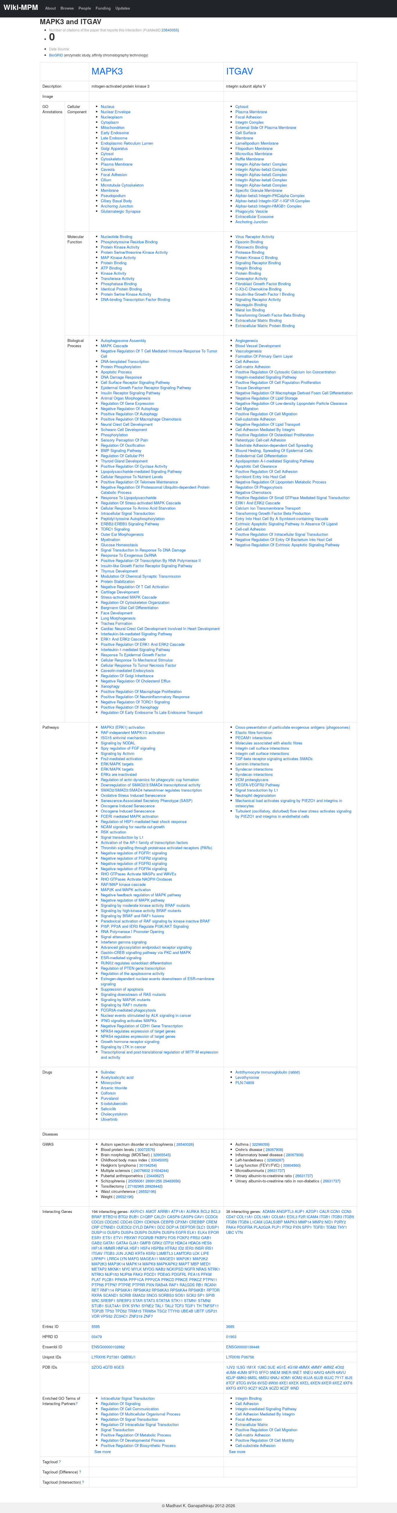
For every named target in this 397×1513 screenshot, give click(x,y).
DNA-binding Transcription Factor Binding (135, 299)
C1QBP (146, 1216)
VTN (239, 1232)
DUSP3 (113, 1232)
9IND (294, 1388)
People (84, 8)
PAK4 (231, 1227)
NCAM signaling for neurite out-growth (132, 826)
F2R (301, 1216)
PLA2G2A (262, 1227)
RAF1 (173, 1284)
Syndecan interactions (254, 769)
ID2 (181, 1248)
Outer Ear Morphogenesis (122, 534)
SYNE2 (148, 1305)
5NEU (308, 1372)
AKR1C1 (137, 1211)
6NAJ (275, 1377)
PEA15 (194, 1274)
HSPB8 (157, 1248)
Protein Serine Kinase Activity (126, 294)
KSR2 (150, 1253)
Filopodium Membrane (254, 148)
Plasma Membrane (117, 164)
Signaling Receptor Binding (258, 262)
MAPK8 (148, 1264)
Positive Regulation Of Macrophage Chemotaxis (141, 419)
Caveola (108, 169)
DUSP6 (154, 1232)
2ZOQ (97, 1367)
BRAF (97, 1216)
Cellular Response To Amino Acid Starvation (138, 508)
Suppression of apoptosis (122, 989)
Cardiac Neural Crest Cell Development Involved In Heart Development (160, 628)
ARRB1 (164, 1211)
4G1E (281, 1367)
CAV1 (199, 1216)
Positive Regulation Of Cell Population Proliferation (278, 382)
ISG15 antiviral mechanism (123, 737)
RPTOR (213, 1290)
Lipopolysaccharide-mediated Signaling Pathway (141, 471)
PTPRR (138, 1284)
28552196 (147, 1191)
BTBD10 (110, 1216)
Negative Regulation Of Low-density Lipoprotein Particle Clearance (291, 403)
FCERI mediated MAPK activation (129, 816)
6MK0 (241, 1377)
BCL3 (215, 1211)
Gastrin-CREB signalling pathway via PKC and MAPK (146, 952)
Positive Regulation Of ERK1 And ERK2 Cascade (143, 644)
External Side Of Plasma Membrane (265, 127)
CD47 (230, 1216)
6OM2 (297, 1377)
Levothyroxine (247, 1077)
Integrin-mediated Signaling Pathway (266, 377)
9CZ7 (252, 1388)
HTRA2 (171, 1248)
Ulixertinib (109, 1119)
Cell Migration (246, 408)
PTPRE (124, 1284)
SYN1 (135, 1305)
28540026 (184, 1144)
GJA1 (134, 1243)
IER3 (189, 1248)
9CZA (263, 1388)
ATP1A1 (178, 1211)
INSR (199, 1248)
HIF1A (97, 1248)
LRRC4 (113, 1258)
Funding (103, 8)
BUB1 (134, 1216)
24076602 (142, 1170)
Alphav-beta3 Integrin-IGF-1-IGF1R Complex (272, 200)
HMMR (109, 1248)
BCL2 (205, 1211)
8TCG (241, 1383)
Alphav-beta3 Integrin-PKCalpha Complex (270, 195)
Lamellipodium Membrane (256, 143)
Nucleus (108, 106)
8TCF (230, 1383)
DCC (161, 1227)
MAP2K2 (200, 1258)
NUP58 (126, 1274)
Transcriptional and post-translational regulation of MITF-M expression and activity (159, 1054)
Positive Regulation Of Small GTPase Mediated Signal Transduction (292, 497)
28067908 (274, 1149)
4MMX (304, 1367)
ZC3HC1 (121, 1316)
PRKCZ (195, 1279)
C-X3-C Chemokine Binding (258, 289)
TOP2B (98, 1311)
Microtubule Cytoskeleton (122, 185)
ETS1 (107, 1237)
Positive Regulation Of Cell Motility (264, 1440)
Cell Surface (245, 132)
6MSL (252, 1377)
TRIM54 (149, 1311)
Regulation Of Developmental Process (133, 1440)
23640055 (170, 29)
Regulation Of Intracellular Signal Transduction (140, 1424)
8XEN (315, 1383)
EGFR (181, 1232)
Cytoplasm (110, 122)
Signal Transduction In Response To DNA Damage (143, 550)
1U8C (262, 1367)
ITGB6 (231, 1222)
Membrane (110, 190)
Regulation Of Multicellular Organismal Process (140, 1414)
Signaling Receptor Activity (258, 299)
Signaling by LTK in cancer (123, 1046)
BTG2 (123, 1216)
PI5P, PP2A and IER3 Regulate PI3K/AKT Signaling (145, 926)
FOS (172, 1237)
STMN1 (190, 1300)
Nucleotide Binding (116, 236)
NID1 (329, 1222)
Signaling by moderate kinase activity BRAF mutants (145, 905)
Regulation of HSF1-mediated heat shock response (144, 821)
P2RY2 (340, 1222)
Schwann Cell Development (124, 429)
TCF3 (179, 1305)
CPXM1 (181, 1222)
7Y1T (339, 1377)
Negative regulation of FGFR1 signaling (134, 853)
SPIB (210, 1295)
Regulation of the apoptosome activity (132, 973)
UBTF (199, 1311)
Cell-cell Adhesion (250, 529)
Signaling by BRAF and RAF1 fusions (132, 915)
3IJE (272, 1367)
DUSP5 (141, 1232)
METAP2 (99, 1269)
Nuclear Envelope (115, 111)
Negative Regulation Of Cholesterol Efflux (136, 681)
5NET (297, 1372)
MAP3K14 (116, 1264)
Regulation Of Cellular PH (122, 455)
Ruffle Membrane (249, 159)
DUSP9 (168, 1232)
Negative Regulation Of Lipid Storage (266, 398)
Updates (122, 8)
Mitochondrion (112, 127)
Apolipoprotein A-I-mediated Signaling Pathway (274, 461)
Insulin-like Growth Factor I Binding (264, 294)
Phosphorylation (114, 434)
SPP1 (307, 1227)
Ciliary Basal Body (116, 200)
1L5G (240, 1367)
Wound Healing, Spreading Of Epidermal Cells (274, 450)
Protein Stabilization (118, 581)
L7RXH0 (233, 1357)
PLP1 (276, 1227)
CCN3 (346, 1211)
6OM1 (286, 1377)
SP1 (201, 1295)
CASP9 (187, 1216)
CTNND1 (108, 1227)
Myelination (110, 539)
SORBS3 (166, 1295)
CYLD (138, 1227)
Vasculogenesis (248, 351)
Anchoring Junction (117, 206)
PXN (150, 1284)
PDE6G (164, 1274)
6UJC (329, 1377)
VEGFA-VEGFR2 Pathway (257, 784)
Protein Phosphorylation (121, 366)
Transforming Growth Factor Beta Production (272, 513)
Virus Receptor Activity (254, 236)
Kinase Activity (113, 273)
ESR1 (96, 1237)
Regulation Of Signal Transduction (129, 1419)
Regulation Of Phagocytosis (258, 487)
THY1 (342, 1227)
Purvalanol (110, 1098)
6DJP (230, 1377)
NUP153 (112, 1274)
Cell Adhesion (247, 361)
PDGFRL (179, 1274)
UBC (230, 1232)
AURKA (192, 1211)
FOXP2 (183, 1237)
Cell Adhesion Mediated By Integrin (265, 429)
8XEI (283, 1383)
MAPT (184, 1264)
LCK (196, 1253)
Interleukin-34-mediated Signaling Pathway (136, 633)
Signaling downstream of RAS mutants (133, 994)
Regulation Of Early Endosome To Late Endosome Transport (152, 712)
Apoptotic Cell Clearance (256, 466)
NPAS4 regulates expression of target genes (138, 1031)
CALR (324, 1211)
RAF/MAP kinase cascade (123, 884)
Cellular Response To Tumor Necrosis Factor (138, 665)
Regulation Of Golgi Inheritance (127, 675)
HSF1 (134, 1248)
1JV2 (230, 1367)
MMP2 (317, 1222)
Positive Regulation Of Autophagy (129, 413)
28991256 (154, 1181)
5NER (286, 1372)
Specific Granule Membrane (258, 190)
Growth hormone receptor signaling (130, 1041)
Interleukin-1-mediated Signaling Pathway (135, 649)
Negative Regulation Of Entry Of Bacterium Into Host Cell (283, 539)
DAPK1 (150, 1227)
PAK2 (138, 1274)
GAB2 (97, 1243)
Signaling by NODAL (118, 743)
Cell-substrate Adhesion (255, 419)
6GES (119, 1367)
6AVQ (319, 1372)
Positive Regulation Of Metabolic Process (136, 1435)
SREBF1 (108, 1300)
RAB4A (161, 1284)
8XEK (294, 1383)
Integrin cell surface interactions (262, 748)
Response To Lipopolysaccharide (128, 497)
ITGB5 (348, 1216)
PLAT (96, 1279)
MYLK (136, 1269)
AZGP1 (312, 1211)
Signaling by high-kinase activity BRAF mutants (141, 910)
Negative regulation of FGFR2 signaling (134, 858)
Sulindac (108, 1072)
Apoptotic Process (116, 372)
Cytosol (107, 153)
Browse (67, 8)
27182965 (136, 1186)
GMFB (145, 1243)
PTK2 (287, 1227)
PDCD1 (150, 1274)
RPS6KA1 (123, 1290)
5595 (96, 1326)
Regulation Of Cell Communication (130, 1408)
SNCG (151, 1295)
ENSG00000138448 (242, 1346)
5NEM (275, 1372)
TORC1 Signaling (115, 529)
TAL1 (159, 1305)
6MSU (264, 1377)
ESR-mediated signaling (121, 957)
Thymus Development (119, 571)
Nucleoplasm (112, 117)
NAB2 (160, 1269)
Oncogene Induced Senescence (128, 805)
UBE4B (187, 1311)
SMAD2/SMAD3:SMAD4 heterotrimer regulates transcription (151, 790)
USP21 (211, 1311)
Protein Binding (113, 262)
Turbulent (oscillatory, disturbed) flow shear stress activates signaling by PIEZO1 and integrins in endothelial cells (293, 813)
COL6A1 (278, 1216)
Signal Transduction (117, 1429)
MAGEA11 (149, 1258)
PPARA (121, 1279)
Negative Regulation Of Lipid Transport (267, 424)
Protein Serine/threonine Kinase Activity (134, 252)
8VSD (262, 1383)
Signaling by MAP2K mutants (126, 999)
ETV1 (118, 1237)
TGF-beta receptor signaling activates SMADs (274, 758)
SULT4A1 (113, 1305)
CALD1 (160, 1216)
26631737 (275, 1170)
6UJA (308, 1377)
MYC (126, 1269)
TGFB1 (319, 1227)
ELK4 (202, 1232)
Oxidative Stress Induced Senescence (133, 795)
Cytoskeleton (112, 159)
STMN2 (204, 1300)
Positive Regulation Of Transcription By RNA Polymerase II (151, 560)
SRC (95, 1300)
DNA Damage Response (121, 377)
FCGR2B (145, 1237)
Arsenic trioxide (114, 1087)
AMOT (151, 1211)
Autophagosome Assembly (123, 340)
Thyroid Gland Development (124, 461)
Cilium (106, 179)
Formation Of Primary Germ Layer (264, 356)
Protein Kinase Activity (120, 247)
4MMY (316, 1367)
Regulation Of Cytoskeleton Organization (135, 602)
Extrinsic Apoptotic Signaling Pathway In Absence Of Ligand (286, 523)
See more (102, 1451)
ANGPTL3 (285, 1211)
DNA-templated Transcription (125, 361)
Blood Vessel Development (258, 345)
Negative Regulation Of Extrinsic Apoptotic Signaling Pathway (287, 544)
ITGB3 (109, 1253)
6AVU (341, 1372)
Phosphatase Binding (119, 283)
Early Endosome (115, 132)
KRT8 (140, 1253)
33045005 (159, 1160)
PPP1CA (136, 1279)
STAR (137, 1300)
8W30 (273, 1383)
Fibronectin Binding (251, 247)
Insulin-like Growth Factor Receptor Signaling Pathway (146, 565)
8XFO (242, 1388)
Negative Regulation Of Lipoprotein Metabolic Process (280, 482)
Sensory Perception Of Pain (124, 440)
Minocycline (111, 1082)
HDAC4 (181, 1243)
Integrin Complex (249, 122)
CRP (95, 1227)
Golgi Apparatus (114, 148)
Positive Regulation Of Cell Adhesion (266, 471)
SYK (126, 1305)
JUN (119, 1253)
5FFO (264, 1372)
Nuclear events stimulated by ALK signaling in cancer (146, 1015)
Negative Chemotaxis (253, 492)
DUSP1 (213, 1227)
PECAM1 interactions (253, 737)
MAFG (133, 1258)
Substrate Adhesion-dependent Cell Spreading (274, 445)
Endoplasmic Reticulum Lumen (127, 143)
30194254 (147, 1165)
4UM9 (242, 1372)
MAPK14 (133, 1264)
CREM (211, 1222)
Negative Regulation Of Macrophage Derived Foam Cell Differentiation (294, 392)
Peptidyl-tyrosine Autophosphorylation (132, 518)
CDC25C (112, 1222)
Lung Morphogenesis (118, 618)
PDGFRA (245, 1227)
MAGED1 (167, 1258)
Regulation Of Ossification (123, 445)
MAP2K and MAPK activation (126, 889)
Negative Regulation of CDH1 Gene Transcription (142, 1025)
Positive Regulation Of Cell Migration (266, 413)
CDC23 (97, 1222)
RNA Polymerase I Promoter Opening (132, 931)
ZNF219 (135, 1316)
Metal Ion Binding (250, 310)
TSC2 (162, 1311)
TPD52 (121, 1311)
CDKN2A (152, 1222)
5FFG (253, 1372)
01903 (231, 1336)
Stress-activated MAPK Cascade (129, 597)
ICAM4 (312, 1216)
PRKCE (181, 1279)
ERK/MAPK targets (117, 764)
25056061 (136, 1181)
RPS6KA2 (142, 1290)
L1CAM (256, 1222)
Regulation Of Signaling (120, 1403)
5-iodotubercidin (114, 1103)
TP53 (109, 1311)
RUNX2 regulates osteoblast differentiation (136, 963)
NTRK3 (98, 1274)
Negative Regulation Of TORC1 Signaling (135, 702)
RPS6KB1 (196, 1290)
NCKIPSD (175, 1269)
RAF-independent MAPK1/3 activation (133, 732)
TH (198, 1305)
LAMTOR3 (183, 1253)
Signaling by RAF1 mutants (124, 1005)
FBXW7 (130, 1237)
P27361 (113, 1357)
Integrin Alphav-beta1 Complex (261, 164)
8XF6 (347, 1383)
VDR (95, 1316)
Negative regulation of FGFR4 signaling (134, 868)
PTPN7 (111, 1284)
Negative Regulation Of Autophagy (130, 408)
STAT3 (149, 1300)
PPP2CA (152, 1279)
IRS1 (209, 1248)
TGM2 (331, 1227)
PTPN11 (210, 1279)
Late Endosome (114, 138)
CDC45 (126, 1222)
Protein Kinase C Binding (256, 257)
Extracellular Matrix (251, 1424)
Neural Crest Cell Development (127, 424)
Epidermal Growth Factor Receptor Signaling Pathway (146, 387)
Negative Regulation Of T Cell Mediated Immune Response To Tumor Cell (159, 353)
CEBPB (167, 1222)
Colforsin (108, 1093)
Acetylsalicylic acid (117, 1077)
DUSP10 (99, 1232)
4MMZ (328, 1367)
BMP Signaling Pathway (121, 450)
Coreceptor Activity (251, 278)
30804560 (291, 1165)
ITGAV (239, 70)
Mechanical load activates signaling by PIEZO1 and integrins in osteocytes (288, 803)
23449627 (154, 1175)
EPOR (213, 1232)
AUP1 (300, 1211)
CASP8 (173, 1216)
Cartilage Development (120, 592)
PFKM (206, 1274)
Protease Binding (249, 252)
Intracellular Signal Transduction (128, 513)
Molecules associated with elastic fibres (269, 743)
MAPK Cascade (114, 345)
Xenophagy (110, 686)
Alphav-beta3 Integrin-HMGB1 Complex (268, 206)
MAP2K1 (184, 1258)
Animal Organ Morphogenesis (126, 398)
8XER (326, 1383)
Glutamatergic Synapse (120, 211)
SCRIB (125, 1295)
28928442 (153, 1186)
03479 (97, 1336)
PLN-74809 (244, 1082)
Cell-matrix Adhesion (252, 366)
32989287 (275, 1160)
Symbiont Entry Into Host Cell (260, 476)
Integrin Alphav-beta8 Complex (261, 185)
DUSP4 (127, 1232)
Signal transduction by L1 (122, 837)
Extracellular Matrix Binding (258, 320)
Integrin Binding (248, 268)
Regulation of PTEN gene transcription (133, 968)
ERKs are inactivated (119, 774)
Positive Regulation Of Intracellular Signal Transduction (281, 534)
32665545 (161, 1154)
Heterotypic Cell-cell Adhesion (260, 440)
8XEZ (337, 1383)
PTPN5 (98, 1284)
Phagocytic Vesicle (251, 211)
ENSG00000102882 (108, 1346)
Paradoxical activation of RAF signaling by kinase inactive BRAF (155, 921)
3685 (230, 1326)
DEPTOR (187, 1227)
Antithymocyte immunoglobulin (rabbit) (267, 1072)
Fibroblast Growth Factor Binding (263, 283)
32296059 (260, 1144)
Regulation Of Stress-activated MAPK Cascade (141, 502)
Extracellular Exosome (254, 216)
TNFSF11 (211, 1305)
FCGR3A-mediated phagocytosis (128, 1010)
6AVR (330, 1372)
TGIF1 (190, 1305)
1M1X (251, 1367)
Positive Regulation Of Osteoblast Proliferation (274, 434)
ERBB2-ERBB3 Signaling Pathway (130, 523)
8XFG (231, 1388)
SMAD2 (138, 1295)
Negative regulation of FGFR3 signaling (134, 863)
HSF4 (145, 1248)
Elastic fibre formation (253, 732)
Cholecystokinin (114, 1114)
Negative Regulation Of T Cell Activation (135, 586)
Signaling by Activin (117, 753)
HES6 (207, 1243)
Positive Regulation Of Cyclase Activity (134, 466)
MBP (195, 1264)
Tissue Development (252, 387)
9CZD (274, 1388)
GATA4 (122, 1243)
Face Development (117, 613)
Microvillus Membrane (253, 153)
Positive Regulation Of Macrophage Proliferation (141, 691)
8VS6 (251, 1383)
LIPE (205, 1253)
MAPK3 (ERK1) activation (123, 727)
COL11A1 (245, 1216)
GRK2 (157, 1243)
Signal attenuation (116, 936)
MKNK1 (114, 1269)
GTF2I (168, 1243)
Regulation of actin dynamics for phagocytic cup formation (150, 779)
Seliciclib (108, 1108)
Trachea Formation (116, 623)
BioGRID (56, 54)
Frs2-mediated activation (121, 758)
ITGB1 (324, 1216)
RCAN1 (210, 1284)
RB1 (199, 1284)
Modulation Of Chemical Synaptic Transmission (141, 576)
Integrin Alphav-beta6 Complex (261, 179)
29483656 (171, 1181)
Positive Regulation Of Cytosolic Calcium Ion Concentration (285, 372)
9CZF (284, 1388)
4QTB (108, 1367)
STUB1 (98, 1305)
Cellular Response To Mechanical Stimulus (137, 660)
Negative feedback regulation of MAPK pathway (141, 894)
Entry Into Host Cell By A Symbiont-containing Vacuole (281, 518)
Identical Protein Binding (121, 289)
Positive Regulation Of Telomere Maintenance (139, 482)
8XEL (304, 1383)
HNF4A (122, 1248)
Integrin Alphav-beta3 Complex (261, 169)
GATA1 (109, 1243)
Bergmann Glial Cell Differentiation (129, 607)
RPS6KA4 (178, 1290)
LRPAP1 (99, 1258)
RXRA (97, 1295)
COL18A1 (262, 1216)
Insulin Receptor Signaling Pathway (130, 392)
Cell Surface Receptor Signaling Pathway (135, 382)
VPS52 (106, 1316)
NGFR (190, 1269)
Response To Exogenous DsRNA (129, 555)
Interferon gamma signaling (123, 942)
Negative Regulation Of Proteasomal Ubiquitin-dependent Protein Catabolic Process (155, 489)
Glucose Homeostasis (119, 544)
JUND (129, 1253)
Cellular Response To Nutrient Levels (132, 476)
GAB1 (206, 1237)
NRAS (201, 1269)
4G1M (292, 1367)
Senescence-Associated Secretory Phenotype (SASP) (146, 800)
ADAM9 (268, 1211)
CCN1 (335, 1211)
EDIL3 (292, 1216)
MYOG (148, 1269)
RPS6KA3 (160, 1290)
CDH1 (138, 1222)
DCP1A (172, 1227)
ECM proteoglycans (252, 779)
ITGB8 (243, 1222)
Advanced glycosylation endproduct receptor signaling (146, 947)
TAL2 (169, 1305)
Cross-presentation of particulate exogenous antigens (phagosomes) (292, 727)
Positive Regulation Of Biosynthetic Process (138, 1445)
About (50, 8)
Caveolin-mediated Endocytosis (127, 670)
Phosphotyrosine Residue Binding (129, 241)
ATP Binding (111, 268)
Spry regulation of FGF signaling (128, 748)
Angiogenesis (246, 340)
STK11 (177, 1300)
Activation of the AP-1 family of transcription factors (144, 842)
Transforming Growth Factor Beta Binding (270, 315)
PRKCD (167, 1279)
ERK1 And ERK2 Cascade (123, 639)
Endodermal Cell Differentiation (261, 455)
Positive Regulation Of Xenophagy (130, 707)
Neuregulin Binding (251, 304)
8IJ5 (348, 1377)
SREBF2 (124, 1300)
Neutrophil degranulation (255, 795)
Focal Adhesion (114, 174)
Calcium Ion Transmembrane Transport (268, 508)
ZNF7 (148, 1316)
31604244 (159, 1170)
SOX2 (191, 1295)
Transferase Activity (118, 278)
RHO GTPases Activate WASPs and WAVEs (138, 874)
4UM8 (231, 1372)
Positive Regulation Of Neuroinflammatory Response (145, 696)
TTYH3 (174, 1311)
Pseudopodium (113, 195)
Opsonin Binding (249, 241)
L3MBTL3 (165, 1253)
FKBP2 (161, 1237)
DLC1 (200, 1227)
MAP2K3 (99, 1264)
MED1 (205, 1264)
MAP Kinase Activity (118, 257)
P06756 (247, 1357)
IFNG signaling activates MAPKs (129, 1020)
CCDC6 (211, 1216)
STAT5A (163, 1300)
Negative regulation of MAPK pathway (133, 900)
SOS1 (180, 1295)
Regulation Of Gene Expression (127, 403)
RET (95, 1290)
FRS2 (195, 1237)
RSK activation (113, 832)
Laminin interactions (252, 764)
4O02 (339, 1367)
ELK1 (191, 1232)
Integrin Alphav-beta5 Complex (261, 174)
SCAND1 (110, 1295)
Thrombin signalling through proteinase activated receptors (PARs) (156, 847)
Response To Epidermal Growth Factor (133, 654)
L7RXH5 (98, 1357)
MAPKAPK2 (167, 1264)
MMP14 (304, 1222)
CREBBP (197, 1222)
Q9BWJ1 (128, 1357)
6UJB (318, 1377)
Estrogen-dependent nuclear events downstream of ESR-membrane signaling (157, 981)
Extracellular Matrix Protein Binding (265, 325)
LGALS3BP (273, 1222)
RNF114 (107, 1290)
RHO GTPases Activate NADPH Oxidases (136, 879)
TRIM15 (134, 1311)
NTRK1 (214, 1269)
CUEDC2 (124, 1227)
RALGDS (187, 1284)
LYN (123, 1258)
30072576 (145, 1149)
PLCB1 (108, 1279)
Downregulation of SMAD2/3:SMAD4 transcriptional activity (151, 784)
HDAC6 (194, 1243)
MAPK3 (107, 70)
